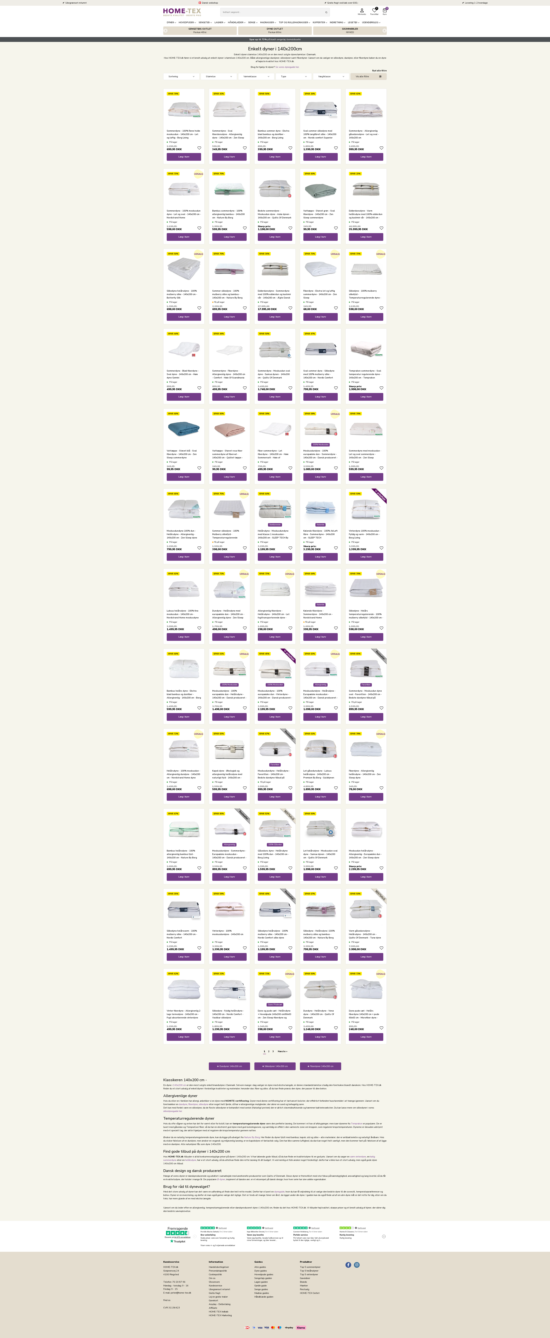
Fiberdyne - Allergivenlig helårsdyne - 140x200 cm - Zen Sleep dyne (365, 774)
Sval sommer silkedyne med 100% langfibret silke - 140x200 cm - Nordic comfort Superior (319, 134)
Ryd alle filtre (379, 70)
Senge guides (261, 1289)
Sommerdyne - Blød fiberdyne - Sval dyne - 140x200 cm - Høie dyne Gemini (183, 374)
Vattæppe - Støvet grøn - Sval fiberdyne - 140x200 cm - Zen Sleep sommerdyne (319, 214)
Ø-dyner (221, 1179)
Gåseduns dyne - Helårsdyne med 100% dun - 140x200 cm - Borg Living (273, 854)
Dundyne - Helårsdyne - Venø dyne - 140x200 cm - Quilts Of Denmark (318, 1014)
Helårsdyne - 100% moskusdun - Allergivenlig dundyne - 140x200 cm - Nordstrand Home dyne (183, 774)
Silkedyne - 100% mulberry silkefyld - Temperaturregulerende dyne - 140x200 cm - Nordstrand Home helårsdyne (365, 297)
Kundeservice (215, 1285)
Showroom (214, 1282)
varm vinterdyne (358, 1156)
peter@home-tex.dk (181, 1292)
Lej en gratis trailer (218, 1296)
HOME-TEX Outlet (310, 1293)
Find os (166, 1300)
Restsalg (304, 1289)
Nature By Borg (252, 1137)
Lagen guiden (261, 1282)
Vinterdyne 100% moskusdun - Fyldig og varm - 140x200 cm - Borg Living (365, 534)
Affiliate (213, 1308)
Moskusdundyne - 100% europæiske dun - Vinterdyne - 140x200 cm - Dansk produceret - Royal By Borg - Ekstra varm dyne (275, 697)
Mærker (304, 1285)
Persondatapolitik (218, 1270)
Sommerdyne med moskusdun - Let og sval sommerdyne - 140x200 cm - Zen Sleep (365, 454)
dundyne (183, 1104)
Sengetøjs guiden (263, 1278)
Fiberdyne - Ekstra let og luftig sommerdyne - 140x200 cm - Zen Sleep (320, 294)
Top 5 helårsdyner (309, 1270)
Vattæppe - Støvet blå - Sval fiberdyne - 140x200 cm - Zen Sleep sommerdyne (182, 454)
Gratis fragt (214, 1293)
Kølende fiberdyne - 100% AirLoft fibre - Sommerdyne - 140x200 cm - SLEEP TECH (320, 534)
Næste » (282, 1051)
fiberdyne (193, 1104)
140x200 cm (179, 1085)
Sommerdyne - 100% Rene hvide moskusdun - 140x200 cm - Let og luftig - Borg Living (183, 134)
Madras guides (261, 1293)
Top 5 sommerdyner (310, 1267)
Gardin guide (260, 1285)
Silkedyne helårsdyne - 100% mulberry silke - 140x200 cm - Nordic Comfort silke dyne (273, 934)
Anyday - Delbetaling (219, 1304)
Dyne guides (260, 1270)
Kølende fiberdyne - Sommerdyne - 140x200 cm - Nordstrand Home (318, 614)
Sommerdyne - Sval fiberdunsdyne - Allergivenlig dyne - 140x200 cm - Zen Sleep (228, 134)
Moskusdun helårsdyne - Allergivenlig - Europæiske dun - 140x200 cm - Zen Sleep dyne (365, 854)
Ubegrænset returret (219, 1289)
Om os (212, 1278)
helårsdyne (190, 1160)
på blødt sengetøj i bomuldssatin (275, 39)
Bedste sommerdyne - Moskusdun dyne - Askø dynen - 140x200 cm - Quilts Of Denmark (274, 214)
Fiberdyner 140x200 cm (321, 1066)
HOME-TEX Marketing (220, 1315)
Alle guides (260, 1267)
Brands (303, 1282)
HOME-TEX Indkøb (218, 1311)
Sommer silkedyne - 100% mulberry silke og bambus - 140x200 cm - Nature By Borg (227, 294)
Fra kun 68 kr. (275, 30)
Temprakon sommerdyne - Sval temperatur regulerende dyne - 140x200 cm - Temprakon (365, 374)
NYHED (350, 30)
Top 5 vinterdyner (309, 1274)
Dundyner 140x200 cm (230, 1066)
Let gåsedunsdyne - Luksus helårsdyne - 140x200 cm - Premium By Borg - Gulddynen (318, 774)
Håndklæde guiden (263, 1296)
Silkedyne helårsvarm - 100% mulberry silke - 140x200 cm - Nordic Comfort (182, 934)
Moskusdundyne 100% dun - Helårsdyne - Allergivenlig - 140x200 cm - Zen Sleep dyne (182, 534)
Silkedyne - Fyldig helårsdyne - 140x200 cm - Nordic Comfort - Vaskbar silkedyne (228, 1014)
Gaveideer (305, 1278)
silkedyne (203, 1104)
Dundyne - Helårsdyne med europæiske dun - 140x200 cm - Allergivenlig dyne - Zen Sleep (228, 614)
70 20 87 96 (178, 1282)
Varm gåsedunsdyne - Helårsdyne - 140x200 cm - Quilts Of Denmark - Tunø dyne (365, 934)
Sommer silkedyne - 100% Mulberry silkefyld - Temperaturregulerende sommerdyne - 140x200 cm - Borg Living (226, 537)
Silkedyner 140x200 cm (276, 1066)
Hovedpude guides (263, 1274)
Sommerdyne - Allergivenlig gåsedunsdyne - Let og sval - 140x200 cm (364, 134)
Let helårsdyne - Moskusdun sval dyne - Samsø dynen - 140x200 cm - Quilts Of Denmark (320, 854)
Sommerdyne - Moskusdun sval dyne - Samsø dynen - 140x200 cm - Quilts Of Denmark (274, 374)
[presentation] (165, 30)
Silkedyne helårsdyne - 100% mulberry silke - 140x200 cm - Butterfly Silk (182, 294)
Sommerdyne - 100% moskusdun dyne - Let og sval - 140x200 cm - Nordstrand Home (184, 214)
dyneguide (279, 1191)
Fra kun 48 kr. (200, 30)
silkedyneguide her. (172, 1111)
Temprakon (356, 1123)
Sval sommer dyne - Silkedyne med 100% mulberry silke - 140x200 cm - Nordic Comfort (318, 374)
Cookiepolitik (215, 1274)
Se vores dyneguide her (287, 67)
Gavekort (213, 1300)
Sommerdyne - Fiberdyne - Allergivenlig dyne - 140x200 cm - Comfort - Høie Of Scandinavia (228, 374)
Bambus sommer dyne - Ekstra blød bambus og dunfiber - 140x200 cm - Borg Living (273, 134)
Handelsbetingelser (219, 1267)
